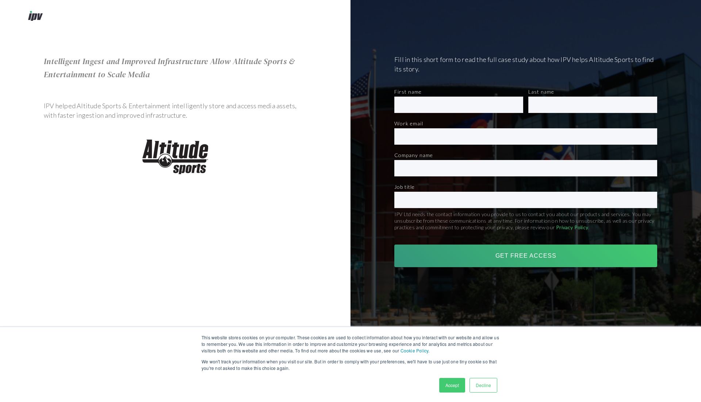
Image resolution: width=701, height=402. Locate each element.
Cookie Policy (415, 350)
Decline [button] (483, 385)
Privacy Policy (572, 227)
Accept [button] (452, 385)
